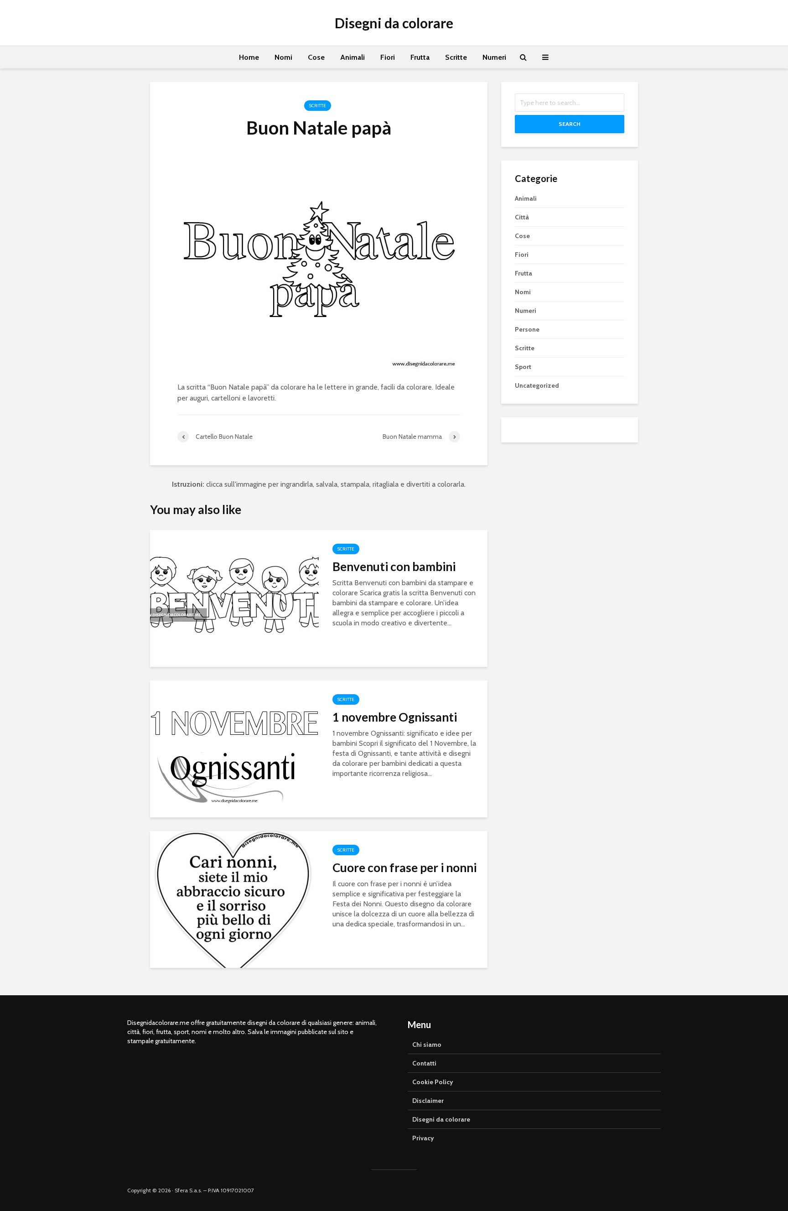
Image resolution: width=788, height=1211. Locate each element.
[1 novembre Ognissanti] (234, 748)
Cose (316, 57)
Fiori (387, 57)
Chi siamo (426, 1044)
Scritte (456, 57)
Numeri (494, 57)
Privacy (423, 1138)
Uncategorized (537, 385)
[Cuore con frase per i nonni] (234, 898)
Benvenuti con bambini (394, 566)
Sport (523, 367)
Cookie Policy (432, 1082)
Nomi (283, 57)
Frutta (420, 57)
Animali (352, 57)
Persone (527, 329)
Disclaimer (428, 1101)
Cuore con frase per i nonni (404, 867)
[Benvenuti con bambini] (234, 597)
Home (249, 57)
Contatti (424, 1063)
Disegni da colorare (394, 23)
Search (570, 123)
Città (522, 217)
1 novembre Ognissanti (394, 717)
